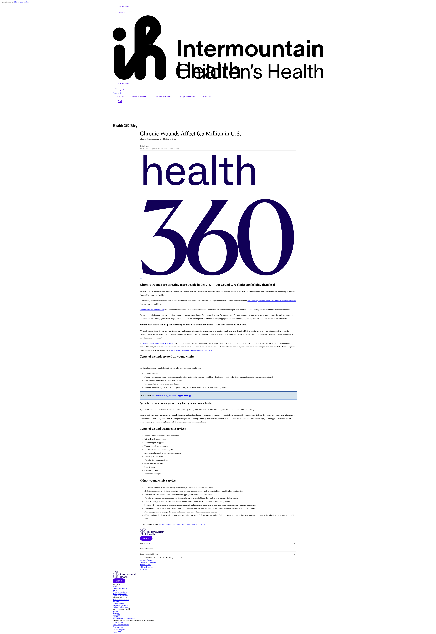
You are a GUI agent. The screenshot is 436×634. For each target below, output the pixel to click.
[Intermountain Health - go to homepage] (152, 535)
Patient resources (163, 96)
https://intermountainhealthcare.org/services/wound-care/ (182, 524)
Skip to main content (21, 2)
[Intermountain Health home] (218, 47)
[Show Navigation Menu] (130, 12)
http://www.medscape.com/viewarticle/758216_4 (191, 350)
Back (120, 101)
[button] (146, 538)
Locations (120, 96)
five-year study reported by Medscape (157, 343)
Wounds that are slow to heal (152, 309)
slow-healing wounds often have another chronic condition (272, 300)
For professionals (187, 96)
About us (207, 96)
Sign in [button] (121, 89)
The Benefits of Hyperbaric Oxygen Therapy (171, 395)
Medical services (139, 96)
